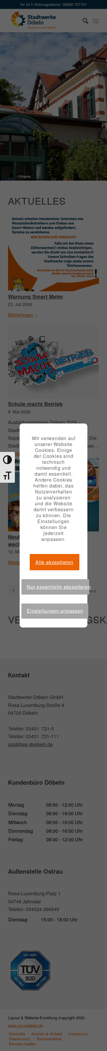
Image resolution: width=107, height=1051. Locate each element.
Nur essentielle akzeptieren (58, 586)
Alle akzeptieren (54, 562)
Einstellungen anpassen (55, 610)
